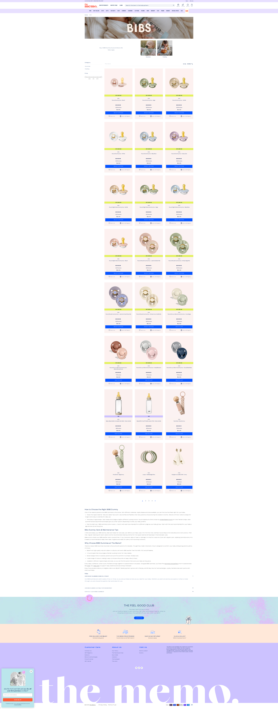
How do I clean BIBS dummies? (94, 591)
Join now (139, 618)
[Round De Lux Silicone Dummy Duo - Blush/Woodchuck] (118, 350)
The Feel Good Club (117, 653)
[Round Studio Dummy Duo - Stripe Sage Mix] (179, 243)
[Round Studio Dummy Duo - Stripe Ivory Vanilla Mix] (149, 296)
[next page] (155, 500)
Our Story (115, 650)
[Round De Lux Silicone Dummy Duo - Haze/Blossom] (149, 350)
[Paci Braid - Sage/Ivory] (118, 457)
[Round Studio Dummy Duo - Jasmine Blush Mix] (149, 243)
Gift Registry (88, 653)
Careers (114, 657)
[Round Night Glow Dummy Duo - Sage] (149, 189)
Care (118, 10)
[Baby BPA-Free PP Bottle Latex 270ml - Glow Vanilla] (149, 403)
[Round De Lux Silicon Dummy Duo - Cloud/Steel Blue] (179, 350)
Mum (148, 10)
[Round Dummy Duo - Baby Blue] (149, 136)
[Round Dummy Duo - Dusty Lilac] (179, 136)
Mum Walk (115, 655)
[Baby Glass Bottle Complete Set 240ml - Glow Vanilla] (118, 403)
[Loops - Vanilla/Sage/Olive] (149, 457)
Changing (130, 10)
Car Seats (113, 10)
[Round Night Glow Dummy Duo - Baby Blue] (179, 189)
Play (158, 10)
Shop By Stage (113, 5)
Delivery (87, 655)
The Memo (92, 705)
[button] (125, 116)
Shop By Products (103, 5)
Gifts (107, 10)
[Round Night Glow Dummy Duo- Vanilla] (118, 189)
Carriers (124, 10)
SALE (182, 10)
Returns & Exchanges (91, 657)
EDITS (102, 10)
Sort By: (187, 63)
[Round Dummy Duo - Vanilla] (179, 82)
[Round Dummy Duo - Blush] (118, 82)
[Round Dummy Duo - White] (118, 136)
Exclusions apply (152, 638)
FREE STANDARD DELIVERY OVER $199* (113, 1)
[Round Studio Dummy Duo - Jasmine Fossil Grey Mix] (118, 296)
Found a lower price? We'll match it (125, 638)
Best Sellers (96, 10)
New (90, 10)
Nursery (153, 10)
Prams (162, 10)
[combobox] (150, 5)
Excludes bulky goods (98, 638)
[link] (18, 678)
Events (141, 653)
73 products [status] (108, 63)
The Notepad (116, 659)
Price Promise (89, 659)
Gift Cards (88, 661)
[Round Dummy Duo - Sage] (149, 82)
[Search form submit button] (173, 5)
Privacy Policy (103, 705)
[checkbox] (93, 66)
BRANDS (168, 10)
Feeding (143, 10)
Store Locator (143, 650)
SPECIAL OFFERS (175, 10)
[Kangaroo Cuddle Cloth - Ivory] (179, 457)
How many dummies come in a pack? (97, 576)
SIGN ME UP (17, 700)
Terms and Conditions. (17, 704)
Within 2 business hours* (179, 638)
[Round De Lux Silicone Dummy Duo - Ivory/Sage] (179, 296)
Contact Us (88, 650)
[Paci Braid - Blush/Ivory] (179, 403)
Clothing (137, 10)
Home (86, 14)
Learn (121, 5)
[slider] (85, 77)
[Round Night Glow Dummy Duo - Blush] (118, 243)
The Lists (114, 661)
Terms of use (112, 705)
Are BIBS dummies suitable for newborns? (98, 588)
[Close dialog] (31, 671)
